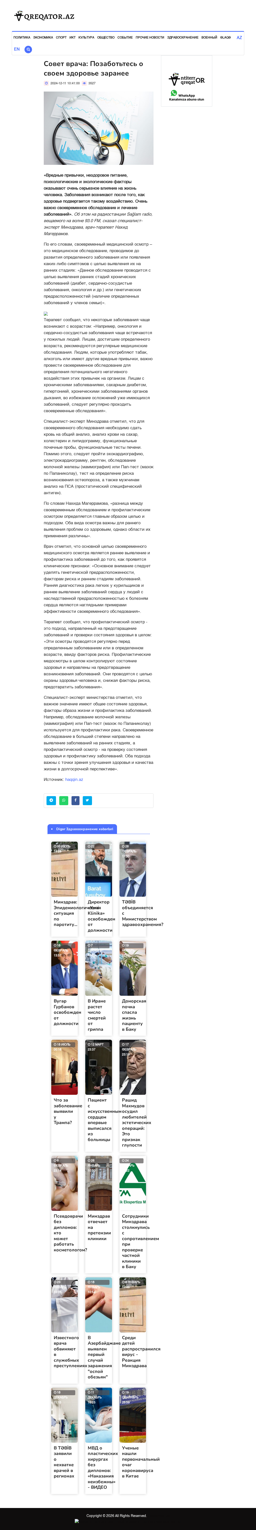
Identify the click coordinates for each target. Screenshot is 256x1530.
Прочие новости (150, 37)
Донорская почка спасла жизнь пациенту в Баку (134, 1015)
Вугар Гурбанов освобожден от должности (67, 1012)
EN (17, 50)
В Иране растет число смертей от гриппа (97, 1015)
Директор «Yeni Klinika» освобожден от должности (101, 916)
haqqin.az (74, 780)
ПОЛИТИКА (22, 37)
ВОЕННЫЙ (209, 37)
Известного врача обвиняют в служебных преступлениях (70, 1352)
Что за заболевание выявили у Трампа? (68, 1111)
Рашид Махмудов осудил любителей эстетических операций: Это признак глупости (136, 1122)
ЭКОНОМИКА (43, 37)
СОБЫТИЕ (125, 37)
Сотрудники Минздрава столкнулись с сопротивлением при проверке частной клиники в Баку (140, 1241)
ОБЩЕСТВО (105, 37)
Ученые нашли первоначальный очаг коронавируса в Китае (141, 1462)
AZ (239, 38)
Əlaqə (225, 37)
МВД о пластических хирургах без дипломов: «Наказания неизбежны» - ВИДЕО (103, 1467)
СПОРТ (61, 37)
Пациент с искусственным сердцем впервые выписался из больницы (105, 1120)
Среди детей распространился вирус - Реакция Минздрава (141, 1352)
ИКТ (73, 37)
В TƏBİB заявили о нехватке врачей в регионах (64, 1462)
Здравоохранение (182, 37)
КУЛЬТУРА (86, 37)
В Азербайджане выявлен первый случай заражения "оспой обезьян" (104, 1357)
